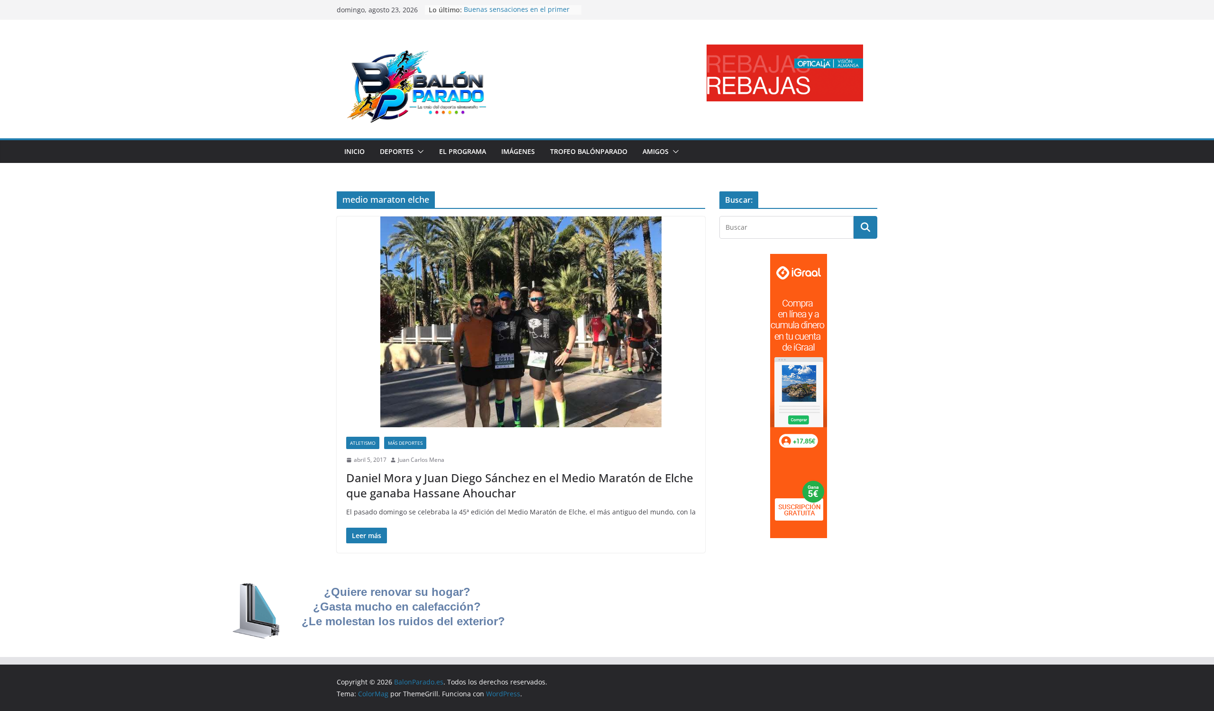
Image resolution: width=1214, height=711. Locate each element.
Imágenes (518, 151)
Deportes (397, 151)
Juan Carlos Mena (421, 460)
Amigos (656, 151)
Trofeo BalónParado (588, 151)
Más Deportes (405, 443)
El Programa (462, 151)
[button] (419, 151)
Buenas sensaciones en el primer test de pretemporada (517, 14)
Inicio (354, 151)
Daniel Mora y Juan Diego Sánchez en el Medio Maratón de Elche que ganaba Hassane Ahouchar (519, 485)
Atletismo (363, 443)
